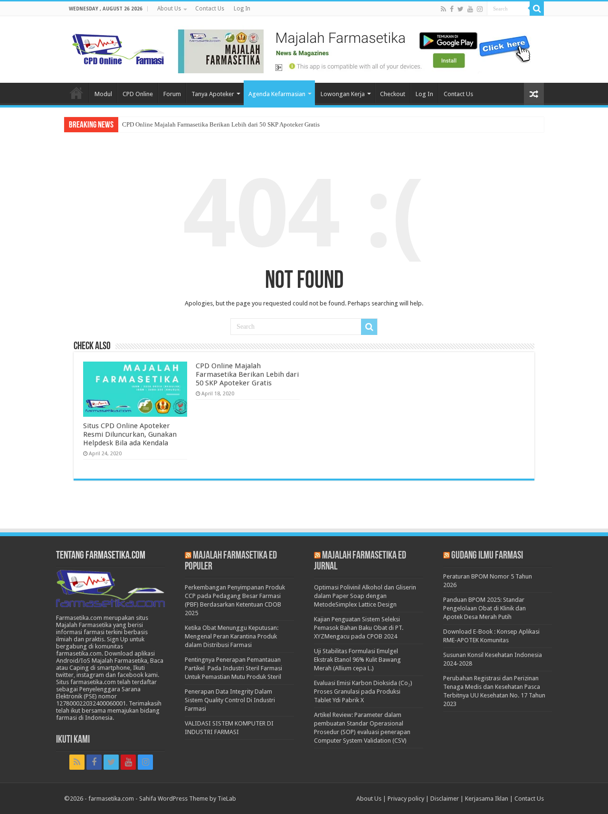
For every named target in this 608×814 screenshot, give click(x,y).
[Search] (537, 8)
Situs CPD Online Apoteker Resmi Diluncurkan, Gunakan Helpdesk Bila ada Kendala (130, 434)
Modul (103, 94)
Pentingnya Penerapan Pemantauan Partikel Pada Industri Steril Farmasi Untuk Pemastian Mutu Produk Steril (233, 668)
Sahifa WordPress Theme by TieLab (187, 798)
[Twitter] (460, 9)
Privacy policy (406, 798)
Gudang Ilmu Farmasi (487, 555)
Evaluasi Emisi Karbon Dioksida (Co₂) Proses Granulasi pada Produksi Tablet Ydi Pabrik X (363, 691)
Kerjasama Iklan (486, 798)
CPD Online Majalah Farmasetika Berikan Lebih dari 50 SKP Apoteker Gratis (221, 124)
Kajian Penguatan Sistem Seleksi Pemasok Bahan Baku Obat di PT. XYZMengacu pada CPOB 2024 (358, 628)
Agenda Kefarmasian (276, 94)
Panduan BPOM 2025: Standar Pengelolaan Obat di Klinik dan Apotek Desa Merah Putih (484, 608)
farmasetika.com (111, 798)
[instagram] (480, 9)
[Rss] (443, 9)
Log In (242, 8)
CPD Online (138, 94)
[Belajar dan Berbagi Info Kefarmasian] (118, 48)
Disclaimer (444, 798)
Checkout (392, 94)
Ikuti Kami (73, 740)
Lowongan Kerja (343, 94)
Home (76, 93)
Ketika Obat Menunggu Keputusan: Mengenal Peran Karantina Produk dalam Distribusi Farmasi (231, 636)
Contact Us (209, 8)
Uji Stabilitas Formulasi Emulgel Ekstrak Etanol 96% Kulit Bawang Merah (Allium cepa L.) (357, 659)
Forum (172, 94)
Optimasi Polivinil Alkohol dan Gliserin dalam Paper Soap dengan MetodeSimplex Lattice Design (365, 596)
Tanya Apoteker (212, 94)
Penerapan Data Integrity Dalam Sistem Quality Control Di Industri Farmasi (230, 700)
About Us (169, 8)
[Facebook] (452, 9)
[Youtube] (470, 9)
